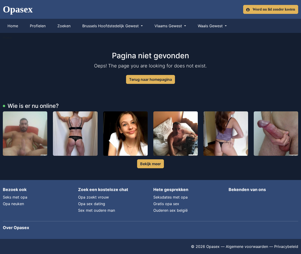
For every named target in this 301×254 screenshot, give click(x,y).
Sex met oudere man (96, 210)
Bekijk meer (150, 163)
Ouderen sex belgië (170, 210)
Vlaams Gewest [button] (168, 25)
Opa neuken (13, 203)
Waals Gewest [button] (211, 25)
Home (13, 25)
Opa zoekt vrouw (93, 197)
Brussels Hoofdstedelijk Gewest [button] (111, 25)
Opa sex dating (91, 203)
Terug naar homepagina (150, 79)
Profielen (38, 25)
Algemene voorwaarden (247, 246)
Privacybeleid (286, 246)
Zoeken (64, 25)
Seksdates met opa (170, 197)
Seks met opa (15, 197)
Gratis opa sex (166, 203)
